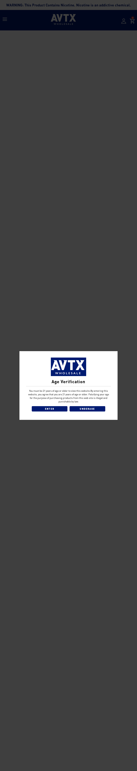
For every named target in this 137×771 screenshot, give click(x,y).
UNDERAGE (87, 408)
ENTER (49, 408)
